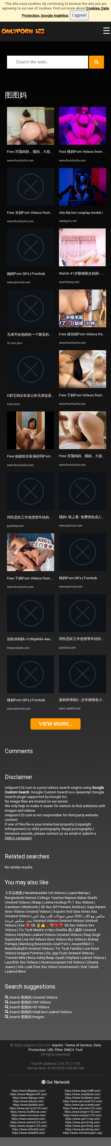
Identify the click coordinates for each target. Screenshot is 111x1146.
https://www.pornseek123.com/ (82, 1101)
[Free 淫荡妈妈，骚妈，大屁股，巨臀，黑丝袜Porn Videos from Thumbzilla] (30, 143)
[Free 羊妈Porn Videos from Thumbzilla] (30, 204)
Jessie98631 (81, 944)
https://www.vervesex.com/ (28, 1115)
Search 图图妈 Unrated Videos (32, 997)
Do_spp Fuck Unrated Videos (69, 953)
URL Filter (55, 1049)
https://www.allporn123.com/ (82, 1112)
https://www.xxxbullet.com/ (28, 1119)
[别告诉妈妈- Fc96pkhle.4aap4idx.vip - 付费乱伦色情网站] (30, 631)
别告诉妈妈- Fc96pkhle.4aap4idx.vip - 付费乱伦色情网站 (51, 639)
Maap (36, 902)
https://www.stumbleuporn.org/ (82, 1133)
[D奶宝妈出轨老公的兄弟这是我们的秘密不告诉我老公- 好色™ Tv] (30, 387)
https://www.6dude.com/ (28, 1101)
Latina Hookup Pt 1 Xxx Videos (68, 902)
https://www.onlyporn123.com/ (82, 1115)
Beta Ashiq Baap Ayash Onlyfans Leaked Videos (66, 957)
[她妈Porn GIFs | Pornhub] (30, 265)
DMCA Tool (73, 1049)
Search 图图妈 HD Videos (28, 1007)
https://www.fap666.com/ (28, 1105)
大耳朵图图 (13, 893)
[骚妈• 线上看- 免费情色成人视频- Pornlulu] (82, 509)
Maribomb (30, 907)
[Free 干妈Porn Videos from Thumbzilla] (30, 570)
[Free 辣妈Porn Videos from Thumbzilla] (82, 143)
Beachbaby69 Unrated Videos (29, 948)
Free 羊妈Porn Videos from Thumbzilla (37, 212)
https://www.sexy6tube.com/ (83, 1094)
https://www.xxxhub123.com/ (28, 1122)
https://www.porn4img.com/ (82, 1129)
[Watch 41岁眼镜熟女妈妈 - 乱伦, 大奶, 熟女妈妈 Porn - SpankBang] (82, 265)
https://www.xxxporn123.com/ (28, 1126)
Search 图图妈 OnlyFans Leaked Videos (40, 1012)
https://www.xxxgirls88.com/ (83, 1091)
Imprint (57, 1045)
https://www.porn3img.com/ (82, 1126)
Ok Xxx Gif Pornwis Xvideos (63, 907)
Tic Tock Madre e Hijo (36, 930)
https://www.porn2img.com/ (82, 1122)
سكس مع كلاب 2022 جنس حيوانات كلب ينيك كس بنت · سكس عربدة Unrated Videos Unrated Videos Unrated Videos (55, 921)
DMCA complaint (18, 838)
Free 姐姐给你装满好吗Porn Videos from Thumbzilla (48, 456)
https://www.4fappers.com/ (29, 1091)
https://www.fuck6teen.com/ (82, 1098)
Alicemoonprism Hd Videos (62, 962)
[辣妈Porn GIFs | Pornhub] (30, 692)
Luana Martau (78, 893)
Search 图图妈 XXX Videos (29, 1002)
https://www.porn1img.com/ (82, 1119)
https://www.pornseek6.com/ (82, 1105)
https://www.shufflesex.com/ (28, 1112)
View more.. (55, 724)
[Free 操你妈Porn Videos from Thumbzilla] (82, 326)
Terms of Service (78, 1045)
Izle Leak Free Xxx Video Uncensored (48, 967)
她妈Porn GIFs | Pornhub (26, 273)
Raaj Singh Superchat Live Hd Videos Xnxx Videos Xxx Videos (52, 937)
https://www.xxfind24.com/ (28, 1129)
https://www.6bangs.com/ (28, 1098)
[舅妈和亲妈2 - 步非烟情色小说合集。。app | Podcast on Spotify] (82, 691)
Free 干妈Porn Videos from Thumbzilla (37, 578)
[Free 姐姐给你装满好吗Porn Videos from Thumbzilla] (30, 448)
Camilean (12, 907)
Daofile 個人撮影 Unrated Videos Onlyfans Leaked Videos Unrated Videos (50, 932)
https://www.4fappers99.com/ (28, 1094)
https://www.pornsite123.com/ (28, 1108)
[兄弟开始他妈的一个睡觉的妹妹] (30, 326)
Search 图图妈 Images (26, 1016)
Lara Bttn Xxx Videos (21, 962)
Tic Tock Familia (68, 948)
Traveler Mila (15, 957)
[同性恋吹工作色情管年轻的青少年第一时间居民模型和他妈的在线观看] (30, 509)
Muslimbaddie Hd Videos (45, 893)
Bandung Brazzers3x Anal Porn (44, 944)
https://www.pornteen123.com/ (82, 1108)
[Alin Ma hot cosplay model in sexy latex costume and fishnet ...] (82, 204)
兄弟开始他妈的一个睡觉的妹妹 (31, 334)
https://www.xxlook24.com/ (28, 1133)
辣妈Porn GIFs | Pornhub (26, 700)
